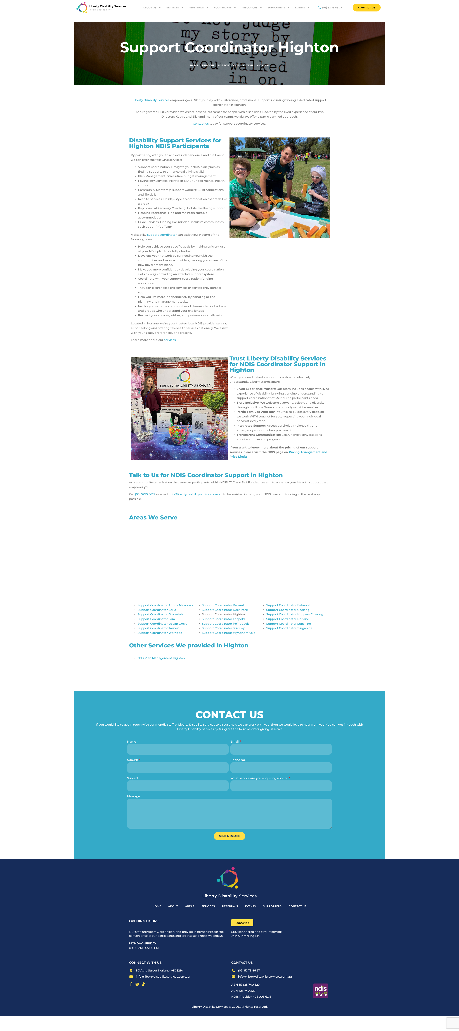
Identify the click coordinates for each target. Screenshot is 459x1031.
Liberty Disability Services (151, 100)
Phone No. (238, 760)
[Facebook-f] (131, 984)
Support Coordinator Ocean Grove (162, 623)
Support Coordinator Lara (156, 619)
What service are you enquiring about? (259, 778)
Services (172, 7)
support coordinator (162, 234)
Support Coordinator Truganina (289, 628)
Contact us (201, 123)
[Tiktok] (143, 984)
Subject (132, 778)
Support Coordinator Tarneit (158, 628)
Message (133, 796)
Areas (189, 906)
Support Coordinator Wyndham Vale (228, 633)
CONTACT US (297, 906)
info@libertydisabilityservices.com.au (196, 494)
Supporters (276, 7)
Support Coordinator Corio (157, 610)
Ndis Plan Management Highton (161, 658)
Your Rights (223, 7)
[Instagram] (137, 984)
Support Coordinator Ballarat (223, 605)
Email (234, 741)
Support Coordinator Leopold (223, 619)
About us (149, 7)
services (170, 340)
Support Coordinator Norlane (287, 619)
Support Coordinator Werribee (160, 633)
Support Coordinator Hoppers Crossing (294, 614)
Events (300, 7)
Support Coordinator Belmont (288, 605)
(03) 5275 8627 (145, 494)
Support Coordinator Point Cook (225, 623)
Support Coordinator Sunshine (288, 623)
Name (132, 741)
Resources (249, 7)
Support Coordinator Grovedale (160, 614)
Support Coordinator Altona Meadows (165, 605)
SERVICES (208, 906)
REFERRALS (230, 906)
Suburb (133, 760)
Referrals (196, 7)
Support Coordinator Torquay (223, 628)
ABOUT (173, 906)
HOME (157, 906)
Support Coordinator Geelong (287, 610)
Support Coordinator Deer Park (225, 610)
